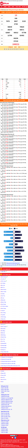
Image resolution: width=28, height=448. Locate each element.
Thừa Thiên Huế (4, 351)
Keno (2, 381)
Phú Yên (3, 341)
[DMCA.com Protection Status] (14, 436)
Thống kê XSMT (4, 425)
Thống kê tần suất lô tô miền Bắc (8, 363)
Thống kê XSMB (4, 422)
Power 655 (3, 375)
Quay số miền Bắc (5, 413)
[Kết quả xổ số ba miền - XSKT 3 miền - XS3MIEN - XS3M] (4, 3)
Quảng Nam (3, 347)
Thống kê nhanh (4, 407)
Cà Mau (3, 293)
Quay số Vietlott (4, 418)
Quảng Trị (3, 349)
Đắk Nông (3, 334)
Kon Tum (3, 339)
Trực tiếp (18, 6)
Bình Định (3, 328)
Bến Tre (3, 287)
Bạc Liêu (3, 285)
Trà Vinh (3, 279)
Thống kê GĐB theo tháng (7, 401)
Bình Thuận (3, 291)
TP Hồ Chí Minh (4, 306)
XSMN (9, 6)
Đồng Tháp (3, 302)
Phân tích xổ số (5, 420)
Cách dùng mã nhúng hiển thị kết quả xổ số (10, 365)
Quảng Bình (3, 343)
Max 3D (2, 377)
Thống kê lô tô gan (5, 396)
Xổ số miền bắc (6, 269)
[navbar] (1, 7)
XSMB (5, 6)
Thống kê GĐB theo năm (6, 403)
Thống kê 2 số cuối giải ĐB (7, 357)
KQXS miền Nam (5, 389)
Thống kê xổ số (5, 394)
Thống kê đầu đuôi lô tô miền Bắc (8, 361)
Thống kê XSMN (4, 423)
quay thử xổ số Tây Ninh (11, 264)
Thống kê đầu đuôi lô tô (6, 406)
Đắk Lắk (3, 332)
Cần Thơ (3, 295)
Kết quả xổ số (4, 386)
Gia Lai (2, 324)
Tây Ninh (3, 314)
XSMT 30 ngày (4, 432)
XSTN (7, 12)
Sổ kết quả (4, 427)
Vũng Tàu (3, 318)
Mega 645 (3, 373)
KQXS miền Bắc (4, 387)
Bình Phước (3, 289)
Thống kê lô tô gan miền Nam (16, 9)
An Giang (3, 283)
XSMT (13, 6)
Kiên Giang (3, 308)
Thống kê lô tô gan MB (6, 359)
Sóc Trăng (3, 312)
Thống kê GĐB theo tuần (6, 399)
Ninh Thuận (3, 326)
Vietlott (2, 371)
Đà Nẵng (3, 330)
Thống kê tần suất (5, 404)
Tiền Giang (3, 316)
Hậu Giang (3, 304)
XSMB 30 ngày (4, 429)
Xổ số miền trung (7, 322)
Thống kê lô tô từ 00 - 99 (6, 409)
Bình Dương (3, 276)
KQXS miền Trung (5, 391)
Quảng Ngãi (3, 345)
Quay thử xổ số (5, 411)
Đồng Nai (3, 300)
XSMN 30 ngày (4, 430)
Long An (3, 310)
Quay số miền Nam (5, 414)
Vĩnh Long (3, 281)
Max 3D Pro (3, 379)
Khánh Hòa (3, 337)
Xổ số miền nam (6, 274)
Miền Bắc (3, 271)
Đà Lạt (2, 297)
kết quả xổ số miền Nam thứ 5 (13, 263)
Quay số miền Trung (5, 416)
